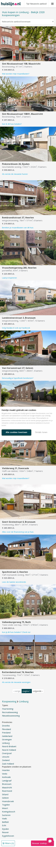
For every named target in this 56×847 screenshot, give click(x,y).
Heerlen (6, 770)
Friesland (6, 732)
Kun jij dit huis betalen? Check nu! (16, 632)
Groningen (7, 739)
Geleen (5, 797)
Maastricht (7, 787)
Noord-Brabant (9, 746)
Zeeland (6, 760)
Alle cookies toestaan (16, 432)
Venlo (4, 773)
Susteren (6, 815)
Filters (9, 843)
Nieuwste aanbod (36, 3)
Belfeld (5, 822)
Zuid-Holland (8, 763)
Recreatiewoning (10, 712)
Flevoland (6, 729)
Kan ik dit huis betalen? (12, 124)
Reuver (5, 832)
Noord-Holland (9, 749)
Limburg (6, 743)
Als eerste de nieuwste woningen (16, 682)
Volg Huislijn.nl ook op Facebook (16, 328)
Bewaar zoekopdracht (42, 843)
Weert (5, 808)
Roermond (7, 790)
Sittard (5, 794)
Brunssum (6, 784)
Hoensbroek (8, 801)
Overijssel (7, 753)
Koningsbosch (8, 811)
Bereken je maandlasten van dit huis (17, 227)
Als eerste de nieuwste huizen (15, 174)
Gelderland (7, 736)
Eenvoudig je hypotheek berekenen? (17, 378)
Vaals (4, 818)
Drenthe (6, 725)
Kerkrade (6, 777)
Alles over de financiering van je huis (18, 532)
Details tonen (41, 432)
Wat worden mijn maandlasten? (15, 74)
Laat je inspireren (9, 278)
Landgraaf (6, 780)
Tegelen (6, 804)
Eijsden (5, 829)
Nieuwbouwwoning (11, 715)
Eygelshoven (8, 835)
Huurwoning (7, 708)
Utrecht (5, 756)
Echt (4, 825)
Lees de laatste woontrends (14, 582)
